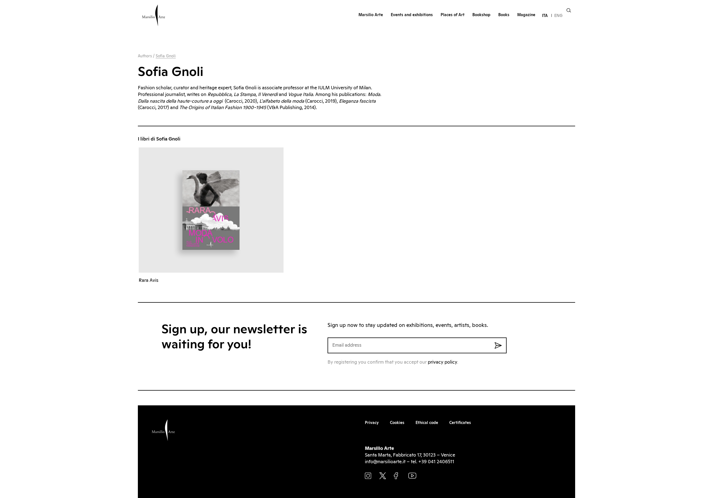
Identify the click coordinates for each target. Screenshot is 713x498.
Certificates (460, 423)
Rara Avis (148, 280)
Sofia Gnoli (166, 56)
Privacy (372, 423)
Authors (145, 56)
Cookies (397, 423)
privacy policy (442, 362)
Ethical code (427, 423)
